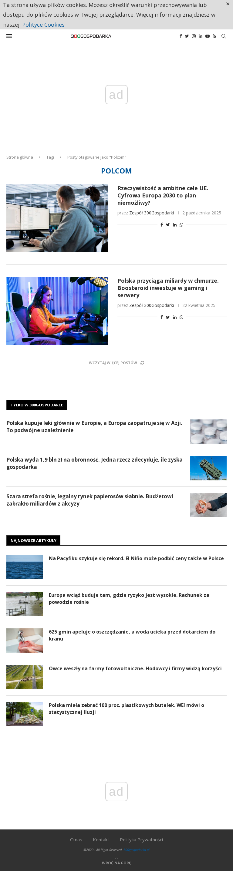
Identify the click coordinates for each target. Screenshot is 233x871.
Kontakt (101, 839)
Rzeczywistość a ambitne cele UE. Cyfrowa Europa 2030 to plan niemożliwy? (162, 195)
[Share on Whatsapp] (181, 224)
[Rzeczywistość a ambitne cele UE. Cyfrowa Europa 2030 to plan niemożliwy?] (57, 218)
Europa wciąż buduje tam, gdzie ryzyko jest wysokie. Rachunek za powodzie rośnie (129, 598)
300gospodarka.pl (136, 849)
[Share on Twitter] (168, 224)
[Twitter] (187, 36)
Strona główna (19, 157)
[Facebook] (181, 36)
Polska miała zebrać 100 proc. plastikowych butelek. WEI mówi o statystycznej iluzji (126, 708)
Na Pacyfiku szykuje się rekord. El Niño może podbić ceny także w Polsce (136, 558)
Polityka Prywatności (141, 839)
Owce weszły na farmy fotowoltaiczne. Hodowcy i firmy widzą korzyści (135, 668)
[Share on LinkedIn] (175, 224)
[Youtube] (207, 36)
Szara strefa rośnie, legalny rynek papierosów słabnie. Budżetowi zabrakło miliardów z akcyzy (89, 500)
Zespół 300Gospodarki (151, 213)
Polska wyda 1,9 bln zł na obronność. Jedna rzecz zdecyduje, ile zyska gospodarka (94, 463)
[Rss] (214, 36)
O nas (76, 839)
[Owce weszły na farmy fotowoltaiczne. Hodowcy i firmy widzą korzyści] (24, 677)
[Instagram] (194, 36)
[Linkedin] (200, 36)
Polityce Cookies (43, 24)
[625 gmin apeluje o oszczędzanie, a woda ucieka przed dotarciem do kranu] (24, 640)
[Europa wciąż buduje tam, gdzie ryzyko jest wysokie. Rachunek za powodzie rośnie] (24, 604)
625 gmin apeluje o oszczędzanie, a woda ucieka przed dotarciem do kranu (132, 635)
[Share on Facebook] (161, 224)
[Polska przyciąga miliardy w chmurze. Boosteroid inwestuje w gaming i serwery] (57, 311)
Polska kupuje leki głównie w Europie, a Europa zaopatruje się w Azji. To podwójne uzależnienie (94, 426)
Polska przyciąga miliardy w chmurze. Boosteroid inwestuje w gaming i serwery (168, 288)
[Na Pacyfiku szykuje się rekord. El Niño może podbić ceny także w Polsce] (24, 567)
